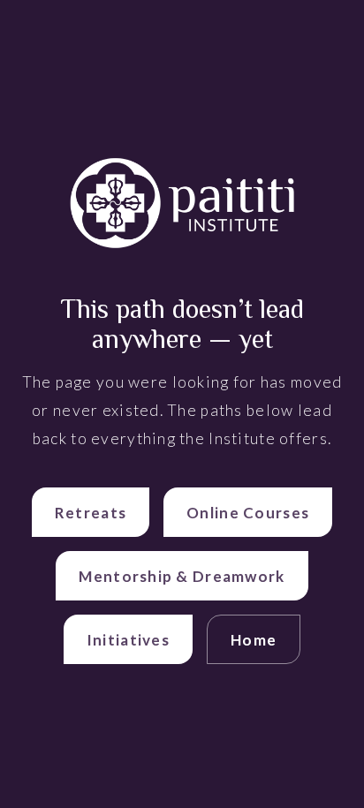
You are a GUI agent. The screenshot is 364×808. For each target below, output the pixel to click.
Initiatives (128, 640)
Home (254, 640)
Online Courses (247, 512)
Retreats (90, 512)
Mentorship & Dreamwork (181, 576)
